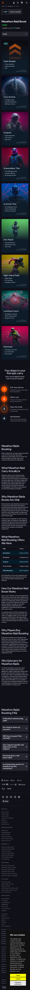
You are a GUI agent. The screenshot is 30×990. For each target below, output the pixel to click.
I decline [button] (18, 979)
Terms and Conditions (7, 818)
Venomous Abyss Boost (8, 847)
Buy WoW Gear (6, 859)
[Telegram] (15, 797)
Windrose (4, 959)
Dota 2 (3, 924)
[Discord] (19, 797)
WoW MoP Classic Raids (8, 869)
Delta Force (5, 914)
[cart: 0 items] (22, 2)
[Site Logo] (3, 2)
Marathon (10, 6)
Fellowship (4, 933)
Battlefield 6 (5, 904)
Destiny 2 (4, 916)
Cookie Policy (5, 816)
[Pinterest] (11, 797)
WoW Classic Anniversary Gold (10, 888)
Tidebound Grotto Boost (8, 849)
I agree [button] (18, 975)
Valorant (4, 955)
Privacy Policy (5, 812)
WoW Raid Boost (6, 832)
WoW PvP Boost (6, 834)
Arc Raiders (5, 900)
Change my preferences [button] (18, 983)
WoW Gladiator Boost (7, 857)
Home (3, 6)
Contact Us (5, 822)
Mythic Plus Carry (6, 840)
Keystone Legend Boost (8, 853)
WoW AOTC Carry (6, 851)
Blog (6, 801)
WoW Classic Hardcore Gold (9, 890)
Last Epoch (5, 937)
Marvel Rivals (5, 943)
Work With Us (5, 824)
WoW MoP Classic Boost (8, 865)
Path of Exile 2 (5, 951)
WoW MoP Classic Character (9, 873)
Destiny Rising (5, 918)
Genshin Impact (6, 961)
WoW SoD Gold (6, 886)
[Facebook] (3, 797)
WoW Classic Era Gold (8, 884)
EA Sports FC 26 (6, 929)
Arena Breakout (6, 902)
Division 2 (4, 922)
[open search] (18, 2)
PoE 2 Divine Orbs (6, 892)
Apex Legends (5, 898)
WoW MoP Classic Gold (8, 871)
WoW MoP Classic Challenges (10, 875)
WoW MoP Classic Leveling (9, 867)
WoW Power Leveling (7, 838)
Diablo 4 (4, 920)
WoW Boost (5, 830)
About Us (4, 820)
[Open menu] (26, 3)
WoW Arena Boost (6, 836)
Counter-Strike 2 (6, 908)
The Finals (4, 953)
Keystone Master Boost (8, 855)
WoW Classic (5, 964)
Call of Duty (5, 906)
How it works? (15, 12)
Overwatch (4, 947)
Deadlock (4, 910)
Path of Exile (5, 949)
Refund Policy (5, 814)
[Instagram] (7, 797)
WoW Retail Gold (6, 882)
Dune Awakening (6, 926)
